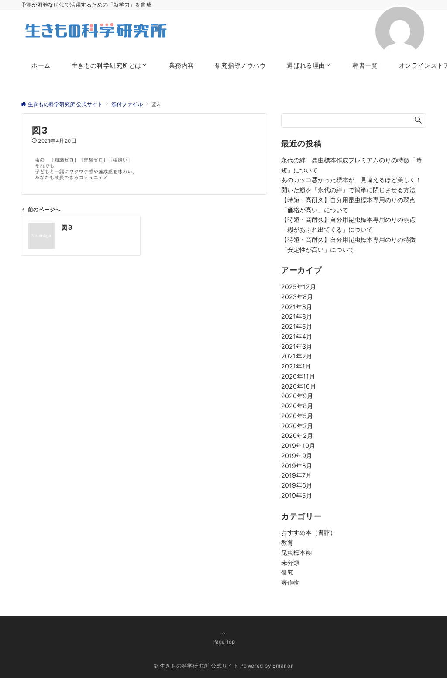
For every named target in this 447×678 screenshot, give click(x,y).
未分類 (290, 562)
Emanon (283, 666)
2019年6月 (296, 485)
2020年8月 (297, 406)
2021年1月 (296, 366)
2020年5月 (297, 416)
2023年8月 (297, 296)
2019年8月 (296, 465)
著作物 (290, 582)
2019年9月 (296, 455)
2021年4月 (296, 336)
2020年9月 (297, 395)
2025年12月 (298, 286)
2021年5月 (296, 326)
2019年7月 (296, 475)
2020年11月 (298, 376)
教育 (287, 542)
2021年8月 (296, 306)
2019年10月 (298, 445)
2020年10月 (298, 386)
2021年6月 (296, 316)
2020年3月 (297, 426)
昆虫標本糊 (296, 552)
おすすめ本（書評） (308, 532)
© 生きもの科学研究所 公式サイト (196, 666)
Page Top (224, 642)
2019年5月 (296, 495)
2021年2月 (296, 356)
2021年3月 (296, 346)
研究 (287, 572)
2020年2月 (297, 435)
